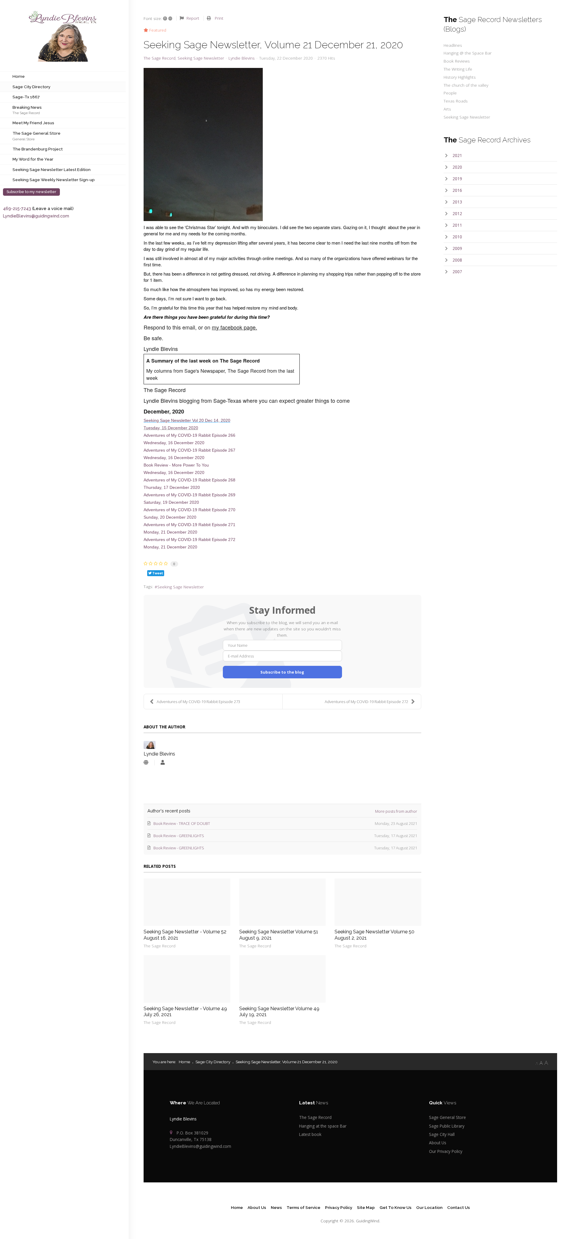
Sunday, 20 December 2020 (170, 517)
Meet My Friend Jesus (33, 122)
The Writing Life (458, 69)
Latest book (310, 1134)
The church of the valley (466, 85)
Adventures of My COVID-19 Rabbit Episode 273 (198, 701)
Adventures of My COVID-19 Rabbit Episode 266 (189, 435)
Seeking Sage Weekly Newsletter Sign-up (54, 179)
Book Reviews (457, 61)
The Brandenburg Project (38, 149)
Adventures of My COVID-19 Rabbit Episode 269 (189, 495)
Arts (447, 109)
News (276, 1207)
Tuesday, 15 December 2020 (171, 428)
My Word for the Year (33, 159)
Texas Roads (456, 101)
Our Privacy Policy (445, 1151)
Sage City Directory (31, 86)
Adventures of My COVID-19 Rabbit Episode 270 (189, 510)
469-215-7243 (17, 208)
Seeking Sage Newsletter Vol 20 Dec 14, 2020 (187, 420)
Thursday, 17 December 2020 (172, 487)
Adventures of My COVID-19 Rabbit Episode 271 (189, 525)
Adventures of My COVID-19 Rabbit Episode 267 (189, 450)
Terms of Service (303, 1207)
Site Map (366, 1207)
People (450, 93)
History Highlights (460, 77)
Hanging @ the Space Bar (468, 53)
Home (19, 76)
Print (219, 18)
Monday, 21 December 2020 (170, 532)
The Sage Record (26, 113)
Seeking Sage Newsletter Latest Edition (52, 169)
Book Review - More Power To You (176, 465)
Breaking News (27, 107)
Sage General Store (447, 1117)
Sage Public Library (446, 1126)
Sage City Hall (442, 1134)
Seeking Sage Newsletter (201, 58)
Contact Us (458, 1207)
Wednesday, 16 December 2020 (174, 443)
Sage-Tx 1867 (26, 96)
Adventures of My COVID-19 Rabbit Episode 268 (189, 480)
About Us (437, 1142)
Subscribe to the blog (282, 672)
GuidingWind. (368, 1221)
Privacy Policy (338, 1207)
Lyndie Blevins (242, 58)
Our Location (429, 1207)
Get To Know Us (395, 1207)
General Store (24, 139)
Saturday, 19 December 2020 (171, 502)
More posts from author (396, 811)
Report (192, 18)
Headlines (453, 45)
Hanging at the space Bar (322, 1126)
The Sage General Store (36, 133)
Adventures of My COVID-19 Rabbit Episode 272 (189, 539)
